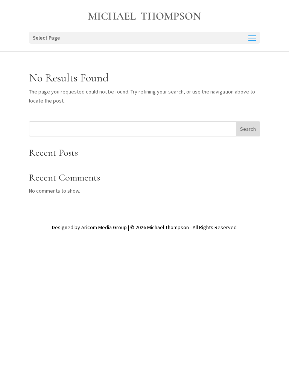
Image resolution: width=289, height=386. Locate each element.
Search (248, 129)
